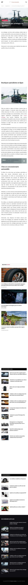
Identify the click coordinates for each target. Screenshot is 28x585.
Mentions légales (13, 581)
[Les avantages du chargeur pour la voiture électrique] (14, 296)
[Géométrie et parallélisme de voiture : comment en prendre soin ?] (5, 381)
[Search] (26, 2)
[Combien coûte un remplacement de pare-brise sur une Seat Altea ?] (5, 395)
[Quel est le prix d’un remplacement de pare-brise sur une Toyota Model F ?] (4, 543)
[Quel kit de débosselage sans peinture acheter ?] (5, 430)
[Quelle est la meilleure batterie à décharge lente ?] (5, 501)
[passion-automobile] (14, 2)
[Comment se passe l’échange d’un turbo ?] (5, 416)
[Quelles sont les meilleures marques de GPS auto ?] (4, 550)
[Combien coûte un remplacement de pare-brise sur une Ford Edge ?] (4, 557)
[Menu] (2, 2)
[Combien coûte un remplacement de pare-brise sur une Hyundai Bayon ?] (5, 402)
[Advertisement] (14, 65)
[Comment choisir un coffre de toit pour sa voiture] (5, 487)
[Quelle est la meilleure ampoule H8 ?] (5, 494)
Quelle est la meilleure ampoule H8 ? (18, 492)
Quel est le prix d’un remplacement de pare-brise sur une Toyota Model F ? (18, 543)
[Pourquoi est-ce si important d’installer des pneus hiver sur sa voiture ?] (5, 423)
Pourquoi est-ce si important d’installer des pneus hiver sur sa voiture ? (17, 423)
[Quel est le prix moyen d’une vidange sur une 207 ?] (4, 571)
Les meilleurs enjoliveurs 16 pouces (18, 478)
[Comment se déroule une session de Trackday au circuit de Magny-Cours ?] (4, 536)
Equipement (4, 20)
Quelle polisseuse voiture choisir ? (17, 506)
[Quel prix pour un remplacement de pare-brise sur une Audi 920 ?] (4, 564)
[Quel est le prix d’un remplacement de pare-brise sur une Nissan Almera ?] (5, 374)
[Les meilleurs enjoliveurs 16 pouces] (5, 480)
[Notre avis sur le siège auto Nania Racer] (5, 388)
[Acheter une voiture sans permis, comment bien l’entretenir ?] (5, 437)
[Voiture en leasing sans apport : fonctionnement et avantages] (4, 529)
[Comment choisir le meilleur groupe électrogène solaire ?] (14, 318)
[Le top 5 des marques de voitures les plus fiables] (5, 409)
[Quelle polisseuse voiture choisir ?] (5, 508)
